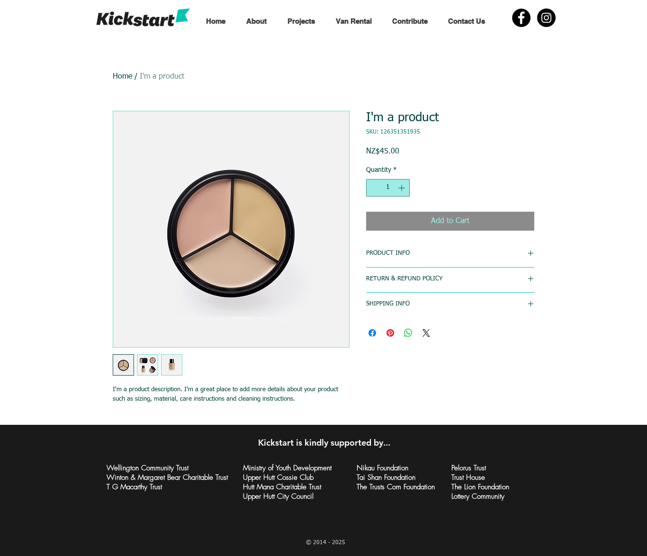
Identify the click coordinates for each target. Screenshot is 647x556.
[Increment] (402, 187)
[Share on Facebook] (372, 333)
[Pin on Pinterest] (390, 333)
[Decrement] (373, 187)
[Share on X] (426, 333)
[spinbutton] (387, 187)
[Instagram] (546, 18)
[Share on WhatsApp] (408, 333)
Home (122, 77)
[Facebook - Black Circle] (521, 18)
